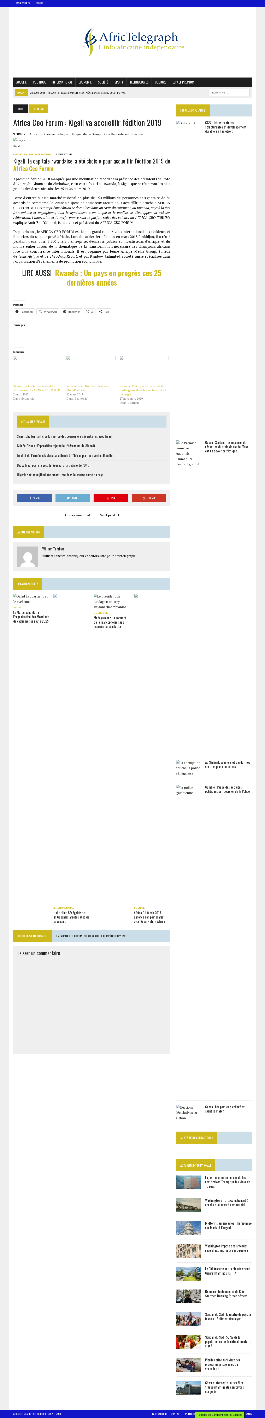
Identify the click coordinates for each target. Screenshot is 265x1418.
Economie (85, 82)
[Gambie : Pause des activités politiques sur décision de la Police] (188, 1093)
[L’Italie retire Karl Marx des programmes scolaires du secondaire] (188, 1369)
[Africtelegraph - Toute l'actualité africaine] (132, 42)
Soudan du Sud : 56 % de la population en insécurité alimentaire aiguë (228, 1341)
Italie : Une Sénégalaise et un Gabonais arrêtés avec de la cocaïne (71, 917)
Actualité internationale (195, 1165)
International (62, 82)
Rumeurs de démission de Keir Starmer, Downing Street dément (226, 1293)
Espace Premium (183, 82)
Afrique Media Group (86, 134)
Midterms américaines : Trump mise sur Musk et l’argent (228, 1225)
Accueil (21, 82)
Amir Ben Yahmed (116, 134)
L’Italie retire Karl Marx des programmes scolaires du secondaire (222, 1364)
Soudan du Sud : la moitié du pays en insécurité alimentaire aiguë (228, 1316)
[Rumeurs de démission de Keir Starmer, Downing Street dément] (188, 1300)
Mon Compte (23, 3)
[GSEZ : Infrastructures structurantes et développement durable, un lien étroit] (188, 428)
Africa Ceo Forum (33, 168)
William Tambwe (40, 154)
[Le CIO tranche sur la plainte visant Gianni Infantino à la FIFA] (188, 1278)
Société (103, 82)
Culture (160, 82)
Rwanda (137, 134)
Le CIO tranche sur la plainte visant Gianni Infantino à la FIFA (227, 1271)
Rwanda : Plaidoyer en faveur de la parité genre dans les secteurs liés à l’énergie (143, 390)
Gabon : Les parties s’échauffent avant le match (225, 1109)
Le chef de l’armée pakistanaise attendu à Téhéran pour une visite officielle (64, 455)
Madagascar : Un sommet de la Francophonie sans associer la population (110, 622)
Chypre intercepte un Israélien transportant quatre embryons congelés (224, 1387)
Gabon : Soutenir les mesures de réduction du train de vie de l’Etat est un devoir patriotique (226, 447)
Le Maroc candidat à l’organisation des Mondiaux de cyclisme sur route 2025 (31, 617)
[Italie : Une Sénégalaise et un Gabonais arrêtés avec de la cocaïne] (71, 901)
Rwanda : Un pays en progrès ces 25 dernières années (108, 277)
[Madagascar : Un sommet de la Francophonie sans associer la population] (112, 607)
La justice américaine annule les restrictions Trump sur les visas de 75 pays (227, 1182)
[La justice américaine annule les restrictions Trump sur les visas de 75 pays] (188, 1186)
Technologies (139, 82)
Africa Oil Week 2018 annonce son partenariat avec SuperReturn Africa (149, 917)
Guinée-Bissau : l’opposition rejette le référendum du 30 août (56, 445)
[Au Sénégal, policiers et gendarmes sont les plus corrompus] (188, 773)
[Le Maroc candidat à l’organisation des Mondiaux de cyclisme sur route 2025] (31, 601)
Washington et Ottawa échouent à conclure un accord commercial (226, 1202)
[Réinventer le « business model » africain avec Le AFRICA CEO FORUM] (37, 370)
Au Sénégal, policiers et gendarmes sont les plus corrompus (227, 764)
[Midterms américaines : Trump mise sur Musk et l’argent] (188, 1232)
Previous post (79, 515)
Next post (107, 515)
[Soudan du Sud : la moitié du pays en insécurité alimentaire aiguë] (188, 1323)
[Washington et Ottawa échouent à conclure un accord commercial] (188, 1209)
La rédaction (159, 1414)
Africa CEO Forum (42, 134)
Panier (39, 3)
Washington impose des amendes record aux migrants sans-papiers (226, 1248)
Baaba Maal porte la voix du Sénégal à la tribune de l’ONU (53, 465)
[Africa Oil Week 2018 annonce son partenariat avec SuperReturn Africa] (152, 901)
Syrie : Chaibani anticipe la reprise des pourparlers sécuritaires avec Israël (64, 436)
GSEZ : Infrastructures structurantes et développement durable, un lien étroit (225, 127)
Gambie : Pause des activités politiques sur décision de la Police (227, 789)
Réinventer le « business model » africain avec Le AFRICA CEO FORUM (37, 388)
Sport (118, 82)
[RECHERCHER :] (229, 92)
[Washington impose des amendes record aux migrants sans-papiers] (188, 1255)
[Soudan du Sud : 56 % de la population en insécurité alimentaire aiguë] (188, 1346)
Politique (39, 82)
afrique (63, 134)
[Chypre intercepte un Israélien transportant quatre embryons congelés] (188, 1392)
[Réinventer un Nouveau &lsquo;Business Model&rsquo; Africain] (91, 370)
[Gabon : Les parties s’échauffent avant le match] (188, 1118)
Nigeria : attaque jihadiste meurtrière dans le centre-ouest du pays (60, 474)
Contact (176, 1414)
